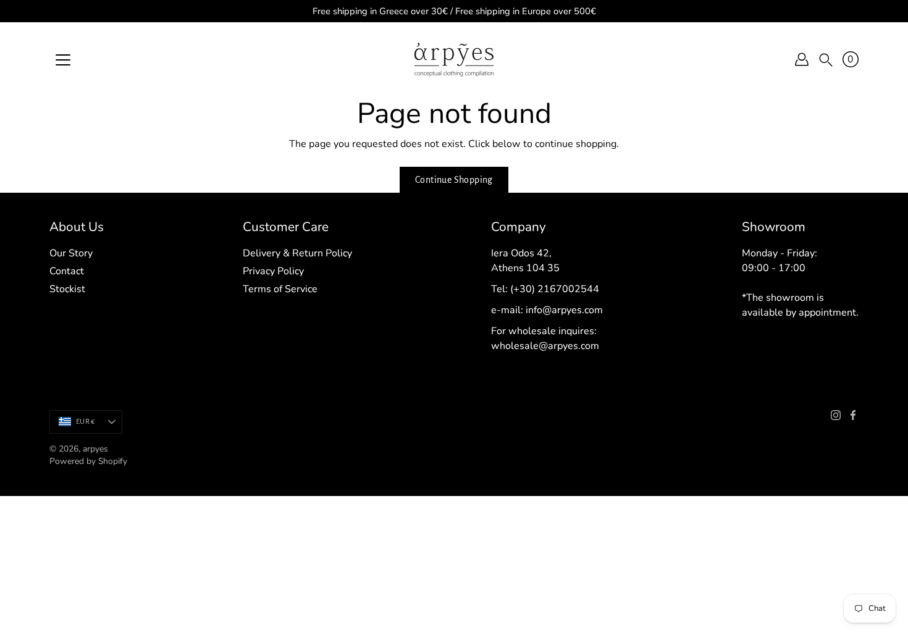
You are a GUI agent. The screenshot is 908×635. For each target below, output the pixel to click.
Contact (66, 271)
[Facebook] (853, 415)
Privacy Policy (273, 271)
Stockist (67, 289)
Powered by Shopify (88, 461)
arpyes (95, 449)
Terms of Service (280, 289)
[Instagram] (835, 415)
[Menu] (63, 60)
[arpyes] (454, 59)
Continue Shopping (454, 180)
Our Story (71, 253)
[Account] (802, 59)
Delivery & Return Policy (297, 253)
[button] (826, 60)
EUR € (85, 422)
